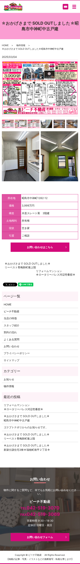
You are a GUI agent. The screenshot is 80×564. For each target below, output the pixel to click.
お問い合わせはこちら (40, 247)
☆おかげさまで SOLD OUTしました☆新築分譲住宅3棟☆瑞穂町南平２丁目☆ (27, 447)
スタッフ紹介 (11, 325)
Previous (3, 89)
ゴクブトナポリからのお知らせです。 (26, 427)
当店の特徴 (10, 318)
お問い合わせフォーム (40, 537)
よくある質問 (11, 339)
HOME (5, 45)
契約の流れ (10, 332)
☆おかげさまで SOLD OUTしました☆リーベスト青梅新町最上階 (27, 265)
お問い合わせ (11, 346)
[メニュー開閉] (74, 7)
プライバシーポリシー (17, 353)
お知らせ (9, 379)
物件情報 (20, 45)
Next (76, 89)
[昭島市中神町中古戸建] (20, 156)
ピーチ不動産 (11, 311)
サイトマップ (11, 360)
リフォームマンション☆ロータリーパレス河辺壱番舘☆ (55, 272)
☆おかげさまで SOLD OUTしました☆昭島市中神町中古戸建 (26, 418)
